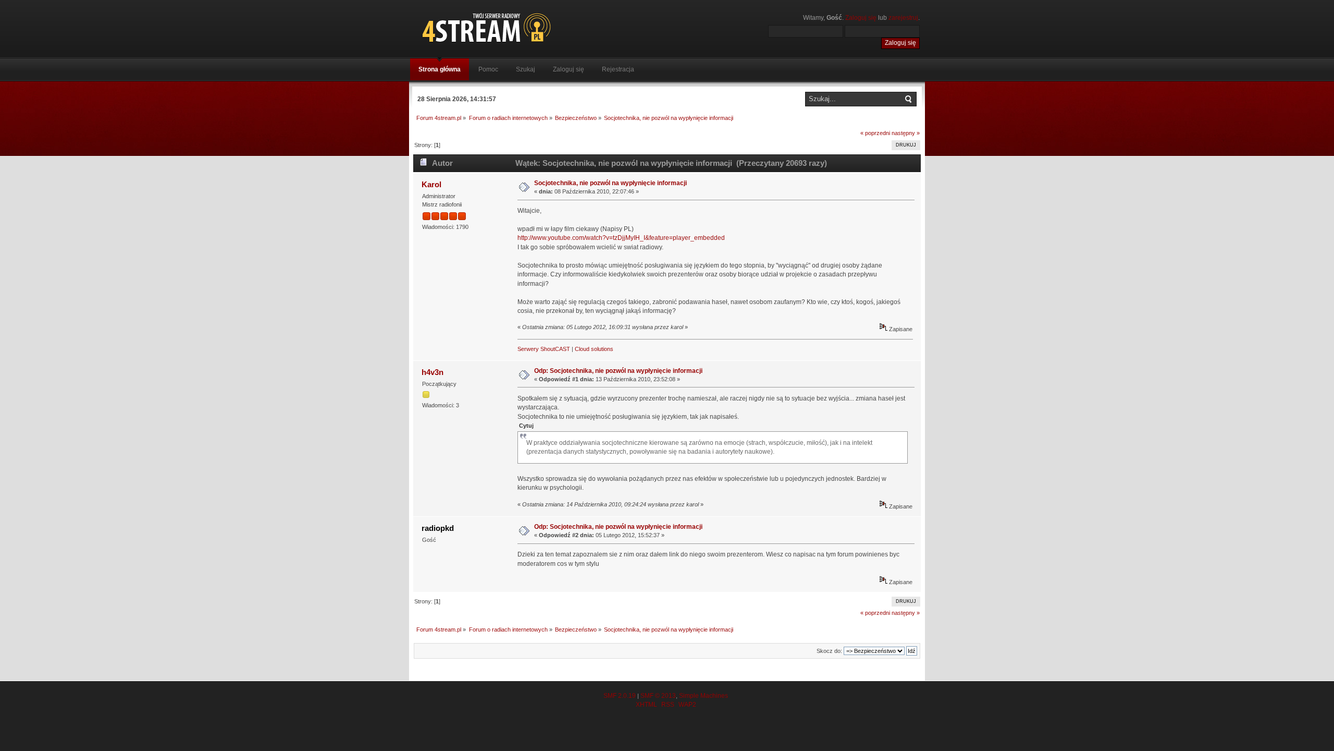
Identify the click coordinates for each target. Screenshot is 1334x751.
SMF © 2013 (658, 695)
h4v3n (432, 372)
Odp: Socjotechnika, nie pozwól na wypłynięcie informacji (618, 370)
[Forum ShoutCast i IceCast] (534, 27)
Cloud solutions (594, 349)
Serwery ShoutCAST (543, 349)
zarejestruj (903, 17)
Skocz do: (829, 651)
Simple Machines (703, 695)
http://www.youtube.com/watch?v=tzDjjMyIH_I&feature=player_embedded (621, 237)
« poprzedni (875, 133)
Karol (431, 184)
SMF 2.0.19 (619, 695)
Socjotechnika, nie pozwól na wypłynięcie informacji (610, 183)
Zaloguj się (860, 17)
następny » (906, 133)
